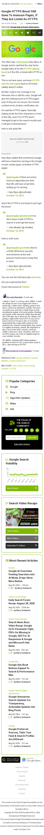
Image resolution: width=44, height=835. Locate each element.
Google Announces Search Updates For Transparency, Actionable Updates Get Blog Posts (22, 703)
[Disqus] (22, 323)
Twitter (25, 287)
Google (12, 568)
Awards (22, 776)
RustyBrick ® (28, 812)
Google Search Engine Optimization (24, 27)
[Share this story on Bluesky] (28, 32)
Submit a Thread (22, 767)
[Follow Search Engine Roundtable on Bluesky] (26, 430)
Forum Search (22, 772)
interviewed (22, 62)
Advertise (22, 789)
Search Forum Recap (17, 597)
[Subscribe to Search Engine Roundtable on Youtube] (32, 430)
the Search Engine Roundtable (25, 802)
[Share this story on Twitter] (10, 32)
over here (35, 277)
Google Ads (14, 661)
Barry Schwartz (33, 23)
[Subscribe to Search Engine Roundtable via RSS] (37, 430)
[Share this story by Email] (34, 32)
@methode (25, 216)
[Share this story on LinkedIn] (22, 32)
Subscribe (32, 437)
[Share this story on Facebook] (4, 32)
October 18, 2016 (15, 195)
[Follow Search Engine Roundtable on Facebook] (16, 430)
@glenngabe (12, 177)
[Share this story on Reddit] (16, 32)
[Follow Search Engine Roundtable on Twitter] (21, 430)
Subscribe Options (22, 444)
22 (12, 588)
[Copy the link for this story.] (40, 32)
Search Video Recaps (18, 619)
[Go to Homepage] (17, 4)
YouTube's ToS (24, 829)
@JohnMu (25, 247)
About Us (22, 780)
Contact (22, 793)
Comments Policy (22, 785)
